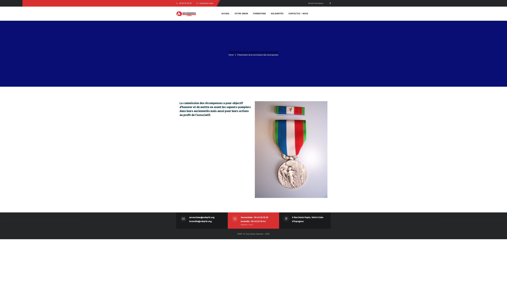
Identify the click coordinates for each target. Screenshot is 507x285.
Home (231, 55)
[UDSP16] (186, 14)
